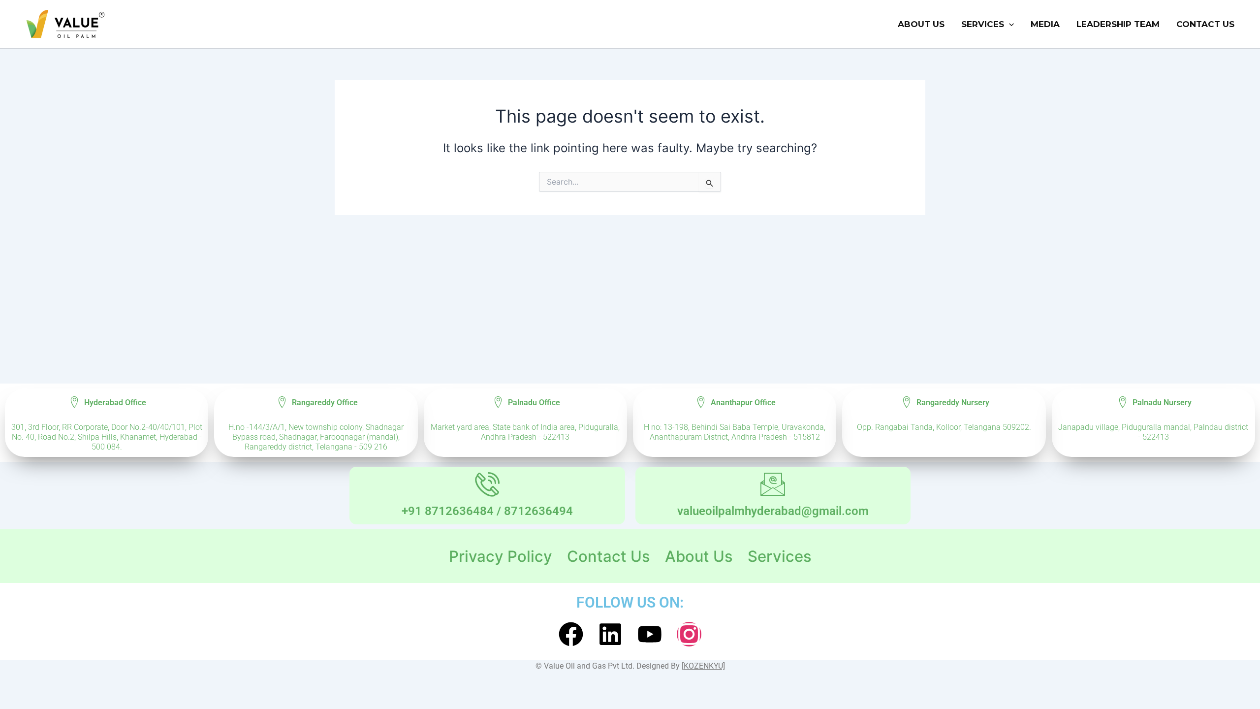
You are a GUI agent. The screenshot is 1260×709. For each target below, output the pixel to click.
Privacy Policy (500, 556)
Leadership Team (1118, 24)
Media (1045, 24)
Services (982, 24)
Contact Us (1205, 24)
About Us (921, 24)
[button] (1009, 24)
